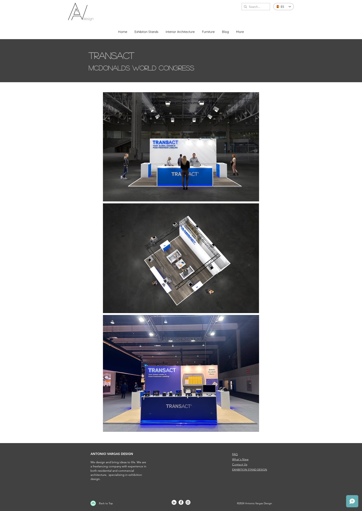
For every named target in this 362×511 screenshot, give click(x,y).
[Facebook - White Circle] (181, 502)
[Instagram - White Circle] (188, 502)
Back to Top (106, 503)
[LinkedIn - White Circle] (174, 502)
